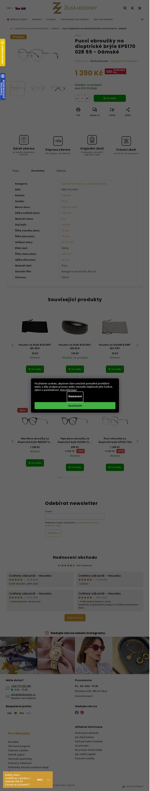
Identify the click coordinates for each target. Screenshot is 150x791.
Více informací (68, 390)
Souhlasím (75, 405)
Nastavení (75, 396)
